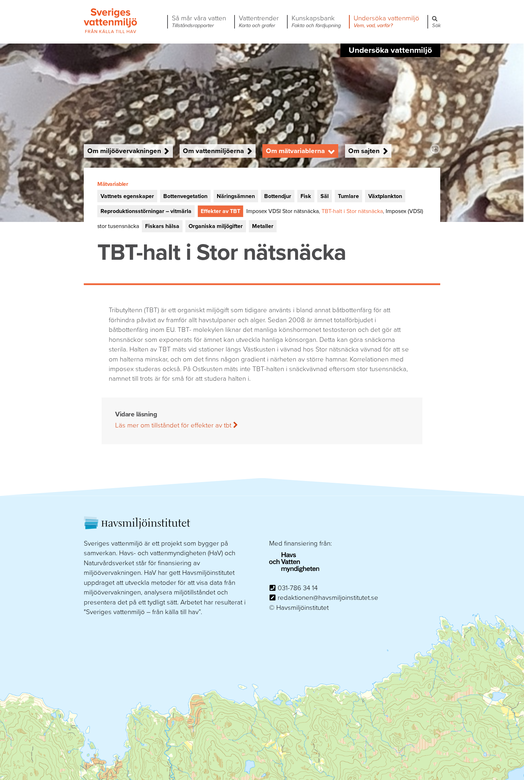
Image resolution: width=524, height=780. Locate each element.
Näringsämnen (236, 196)
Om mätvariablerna (295, 151)
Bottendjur (277, 196)
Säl (324, 196)
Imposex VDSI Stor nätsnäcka (282, 211)
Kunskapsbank (316, 22)
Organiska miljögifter (216, 226)
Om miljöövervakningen (124, 151)
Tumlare (348, 196)
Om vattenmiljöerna (213, 151)
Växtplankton (385, 196)
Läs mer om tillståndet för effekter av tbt (174, 425)
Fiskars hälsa (162, 226)
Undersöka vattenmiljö (386, 22)
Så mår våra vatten (199, 22)
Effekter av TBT (220, 211)
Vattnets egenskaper (127, 196)
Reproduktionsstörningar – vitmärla (146, 211)
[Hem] (110, 32)
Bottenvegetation (185, 196)
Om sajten (364, 151)
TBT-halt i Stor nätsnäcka (352, 211)
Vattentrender (259, 22)
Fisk (305, 196)
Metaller (262, 226)
